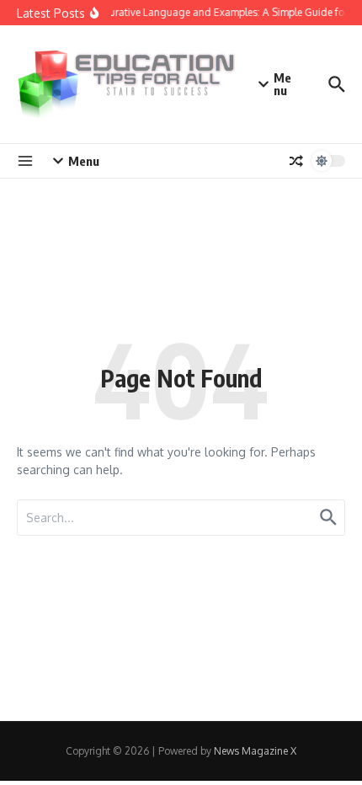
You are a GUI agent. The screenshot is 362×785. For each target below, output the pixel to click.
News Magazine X (255, 751)
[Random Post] (296, 161)
